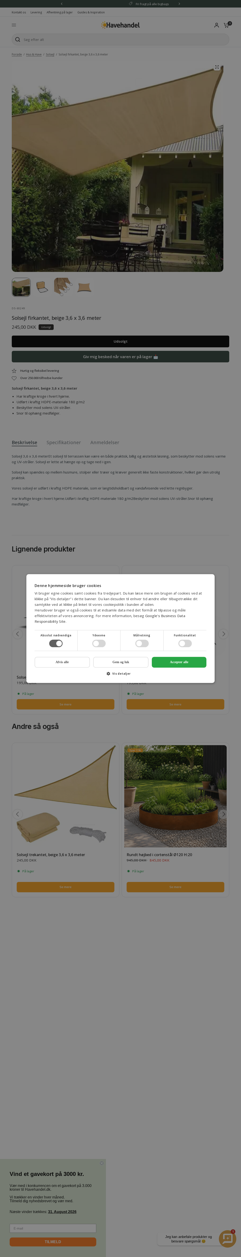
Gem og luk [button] (120, 662)
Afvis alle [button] (62, 662)
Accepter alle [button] (179, 662)
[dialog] (120, 628)
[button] (120, 675)
